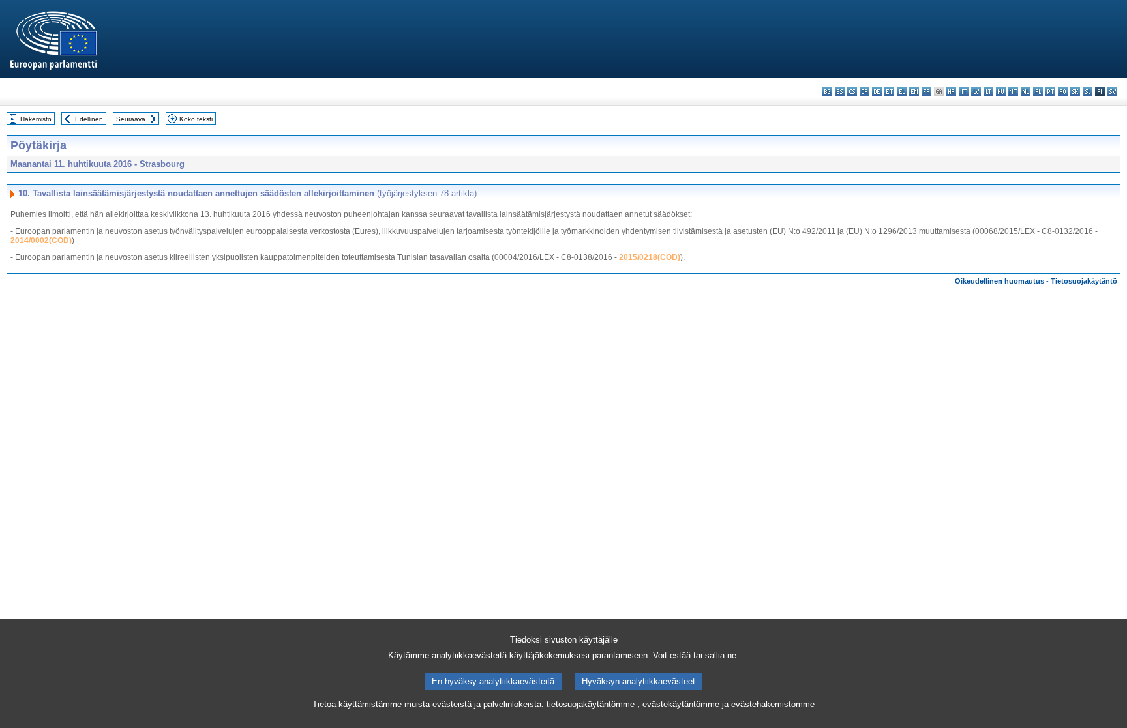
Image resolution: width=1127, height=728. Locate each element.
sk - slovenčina (1075, 91)
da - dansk (864, 91)
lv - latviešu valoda (976, 91)
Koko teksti (196, 119)
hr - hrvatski (951, 91)
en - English (914, 91)
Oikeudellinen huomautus (999, 281)
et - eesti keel (889, 91)
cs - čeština (852, 91)
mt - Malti (1013, 91)
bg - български (827, 91)
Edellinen (89, 119)
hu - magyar (1001, 91)
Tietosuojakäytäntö (1084, 281)
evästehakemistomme (773, 704)
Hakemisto (36, 119)
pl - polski (1038, 91)
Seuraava (130, 119)
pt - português (1050, 91)
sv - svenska (1112, 91)
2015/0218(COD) (649, 257)
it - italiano (964, 91)
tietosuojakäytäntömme (591, 704)
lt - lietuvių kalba (988, 91)
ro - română (1063, 91)
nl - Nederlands (1025, 91)
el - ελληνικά (902, 91)
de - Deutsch (877, 91)
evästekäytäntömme (680, 704)
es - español (840, 91)
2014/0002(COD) (41, 240)
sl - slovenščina (1087, 91)
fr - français (926, 91)
